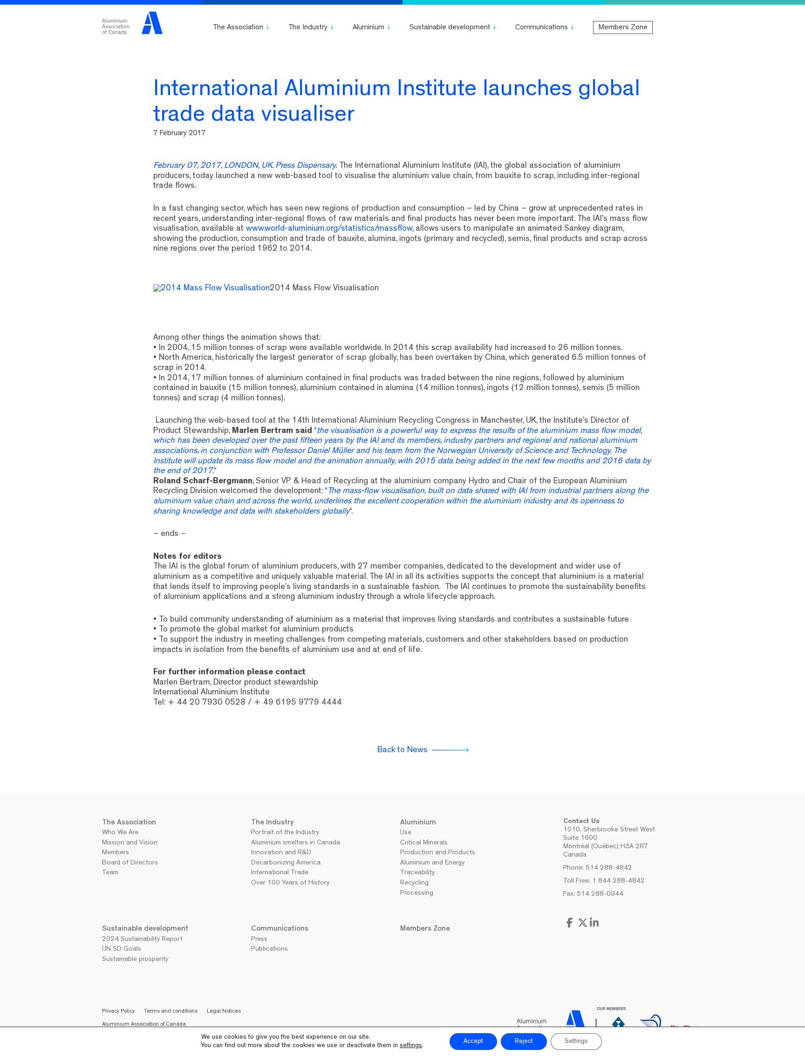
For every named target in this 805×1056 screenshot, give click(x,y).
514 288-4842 (609, 868)
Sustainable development (449, 28)
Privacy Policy (118, 1012)
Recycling (414, 883)
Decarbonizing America (286, 863)
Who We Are (120, 833)
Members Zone (623, 28)
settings (411, 1045)
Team (110, 873)
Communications (541, 28)
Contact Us (581, 821)
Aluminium (368, 28)
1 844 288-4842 (618, 881)
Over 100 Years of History (290, 883)
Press (259, 939)
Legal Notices (224, 1012)
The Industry (307, 28)
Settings (576, 1041)
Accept (473, 1041)
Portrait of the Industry (285, 833)
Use (405, 833)
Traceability (417, 873)
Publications (269, 949)
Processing (416, 893)
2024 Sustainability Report (142, 939)
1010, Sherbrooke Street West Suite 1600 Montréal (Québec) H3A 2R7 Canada (609, 843)
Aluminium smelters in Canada (295, 843)
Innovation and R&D (281, 853)
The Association (238, 28)
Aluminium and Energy (432, 863)
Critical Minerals (424, 843)
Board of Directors (130, 863)
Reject (524, 1041)
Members (115, 853)
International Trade (279, 873)
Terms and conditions (171, 1012)
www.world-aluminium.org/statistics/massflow (329, 229)
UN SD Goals (121, 949)
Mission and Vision (129, 843)
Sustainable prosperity (135, 959)
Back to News (402, 751)
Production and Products (437, 853)
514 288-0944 (600, 894)
